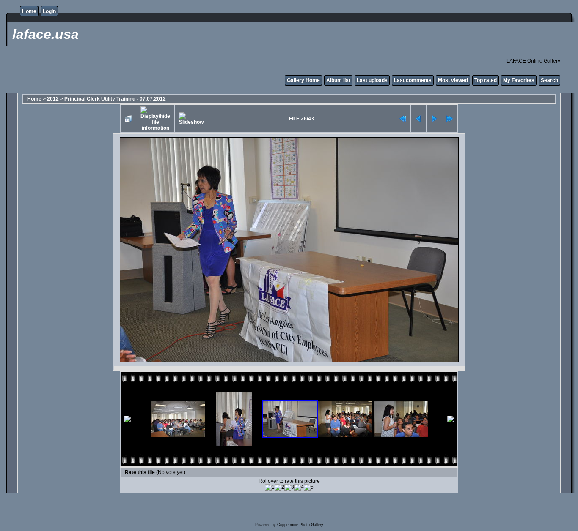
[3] (289, 487)
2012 (53, 99)
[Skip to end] (449, 118)
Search (549, 80)
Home (29, 11)
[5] (309, 487)
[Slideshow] (191, 118)
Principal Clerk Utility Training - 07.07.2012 (115, 99)
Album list (338, 80)
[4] (299, 487)
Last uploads (372, 80)
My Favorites (518, 80)
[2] (279, 487)
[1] (270, 487)
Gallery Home (303, 80)
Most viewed (453, 80)
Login (49, 11)
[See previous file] (418, 118)
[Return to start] (402, 118)
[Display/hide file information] (155, 118)
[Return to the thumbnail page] (128, 118)
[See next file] (434, 118)
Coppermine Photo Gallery (300, 525)
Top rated (485, 80)
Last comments (413, 80)
